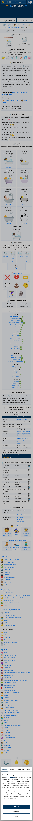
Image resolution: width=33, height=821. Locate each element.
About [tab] (28, 769)
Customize (16, 811)
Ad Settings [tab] (20, 769)
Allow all (16, 807)
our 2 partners (10, 777)
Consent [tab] (4, 769)
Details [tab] (12, 769)
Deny (16, 816)
